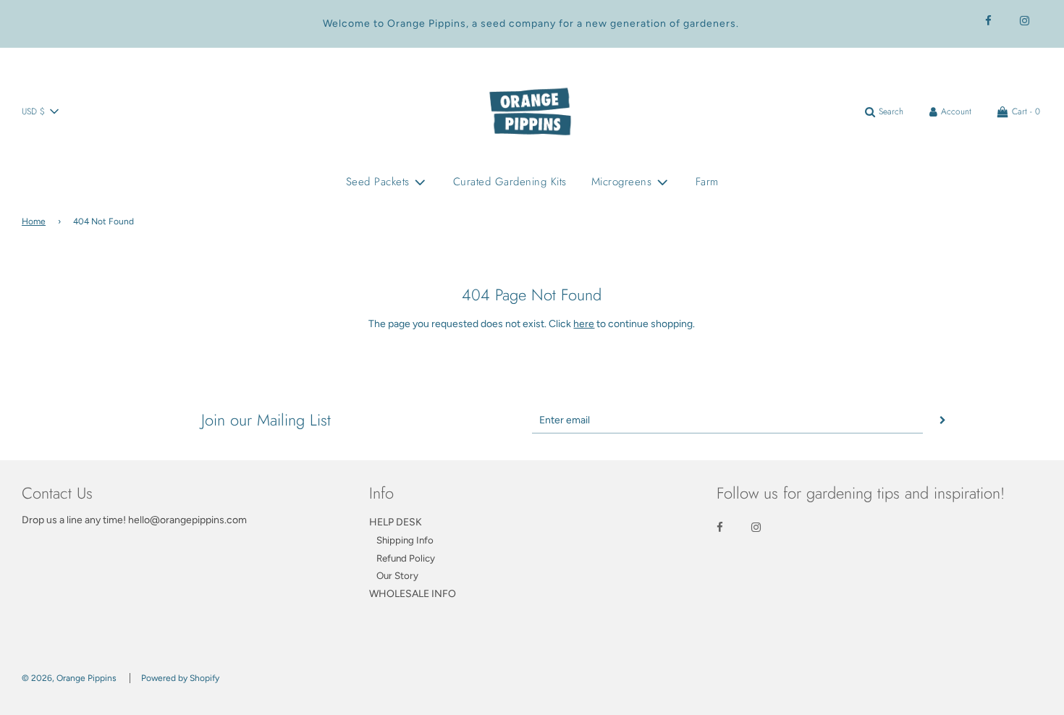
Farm (707, 182)
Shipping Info (405, 540)
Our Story (397, 575)
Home (34, 221)
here (583, 324)
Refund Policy (405, 558)
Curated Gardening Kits (510, 182)
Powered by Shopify (180, 678)
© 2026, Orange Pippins (69, 678)
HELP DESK (395, 522)
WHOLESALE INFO (412, 594)
